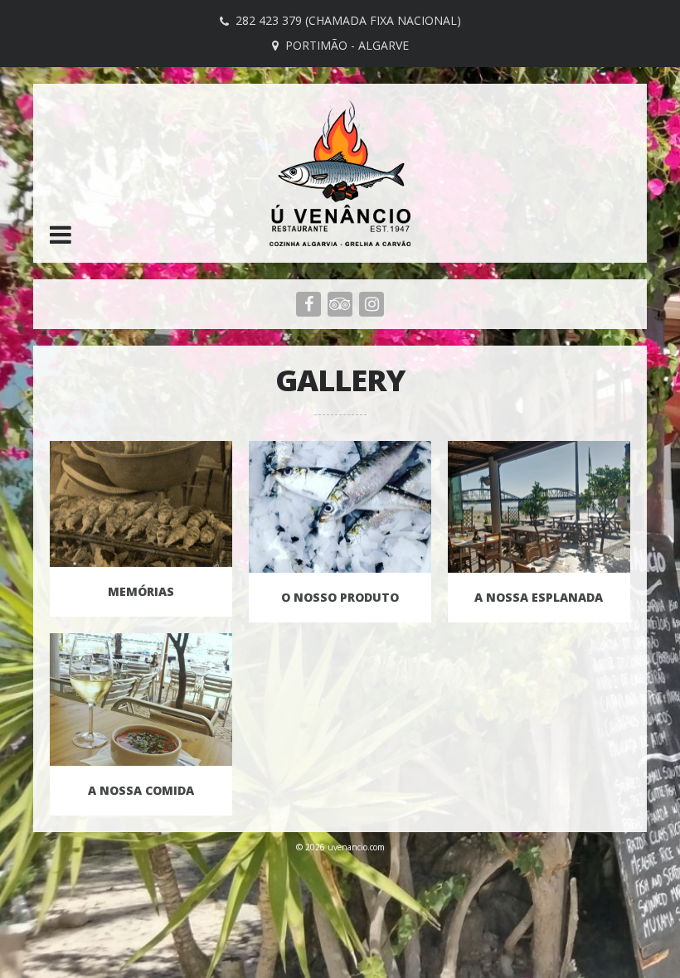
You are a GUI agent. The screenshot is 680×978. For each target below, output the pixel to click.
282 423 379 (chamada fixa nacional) (348, 20)
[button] (60, 236)
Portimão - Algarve (347, 45)
